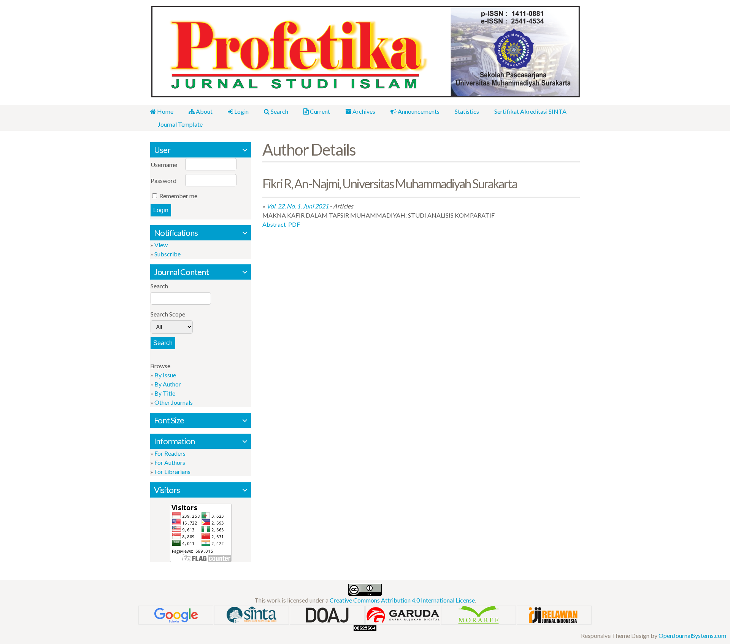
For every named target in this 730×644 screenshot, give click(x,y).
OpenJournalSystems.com (692, 635)
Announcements (418, 111)
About (204, 111)
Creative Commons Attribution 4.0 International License (402, 600)
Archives (363, 111)
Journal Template (180, 124)
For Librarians (172, 471)
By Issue (165, 374)
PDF (294, 224)
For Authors (169, 462)
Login (241, 111)
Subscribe (167, 254)
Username (164, 164)
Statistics (467, 111)
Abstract (274, 224)
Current (319, 111)
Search (279, 111)
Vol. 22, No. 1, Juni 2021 (297, 206)
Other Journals (173, 402)
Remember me (178, 195)
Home (164, 111)
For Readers (170, 453)
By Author (167, 384)
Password (163, 180)
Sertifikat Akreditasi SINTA (530, 111)
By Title (164, 393)
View (161, 244)
